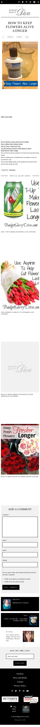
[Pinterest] (26, 2)
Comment (5, 515)
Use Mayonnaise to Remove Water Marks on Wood (16, 148)
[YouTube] (34, 2)
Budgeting (12, 170)
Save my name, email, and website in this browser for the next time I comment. (19, 574)
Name (4, 540)
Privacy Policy (20, 686)
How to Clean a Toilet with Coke (10, 146)
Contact (20, 682)
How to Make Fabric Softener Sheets (12, 144)
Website (4, 560)
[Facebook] (19, 2)
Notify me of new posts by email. (14, 581)
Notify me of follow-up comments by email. (17, 579)
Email (4, 550)
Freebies (20, 674)
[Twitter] (22, 2)
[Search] (38, 2)
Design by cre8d (20, 720)
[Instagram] (30, 2)
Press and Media (20, 678)
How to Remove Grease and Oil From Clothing (15, 142)
